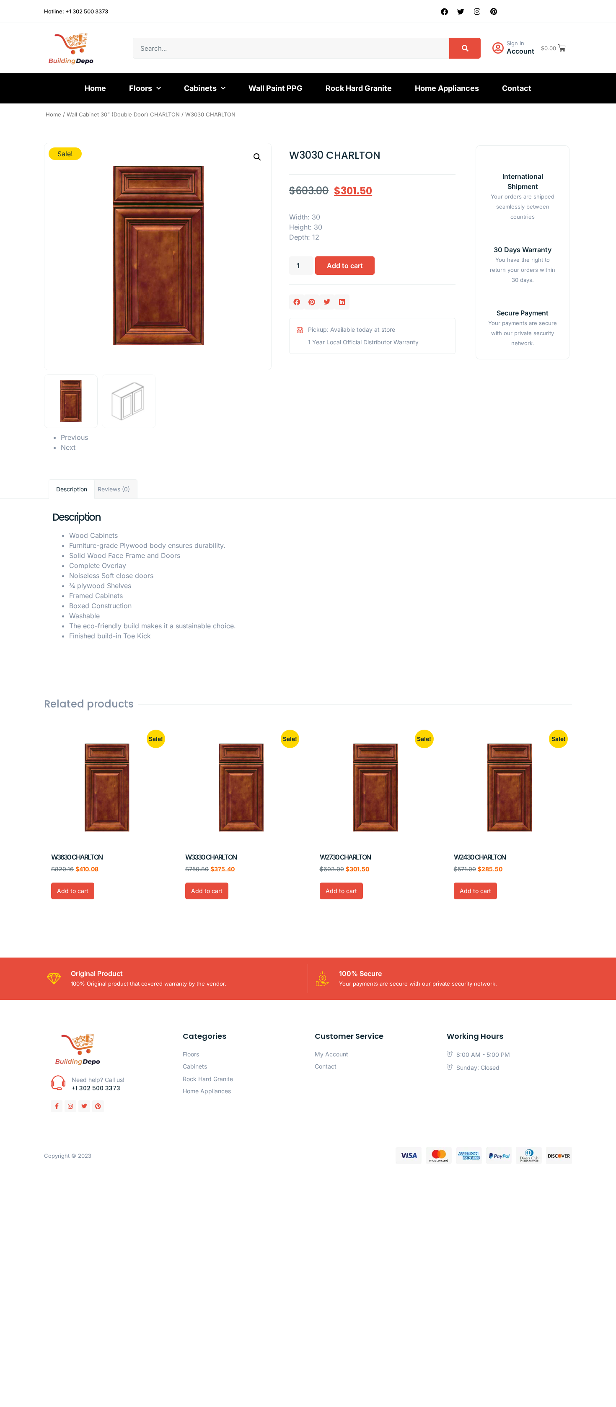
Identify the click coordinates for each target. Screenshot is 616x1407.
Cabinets (200, 88)
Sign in (515, 43)
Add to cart (345, 265)
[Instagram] (477, 11)
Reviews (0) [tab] (114, 489)
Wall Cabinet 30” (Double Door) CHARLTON (123, 114)
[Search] (465, 48)
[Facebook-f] (56, 1106)
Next (68, 447)
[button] (257, 157)
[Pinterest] (494, 11)
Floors (140, 88)
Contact (516, 88)
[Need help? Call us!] (58, 1082)
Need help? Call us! (98, 1079)
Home (95, 88)
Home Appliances (447, 88)
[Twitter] (461, 11)
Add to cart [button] (72, 890)
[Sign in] (498, 48)
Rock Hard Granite (359, 88)
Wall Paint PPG (275, 88)
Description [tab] (71, 489)
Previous (74, 437)
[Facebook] (444, 11)
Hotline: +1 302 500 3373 (76, 11)
